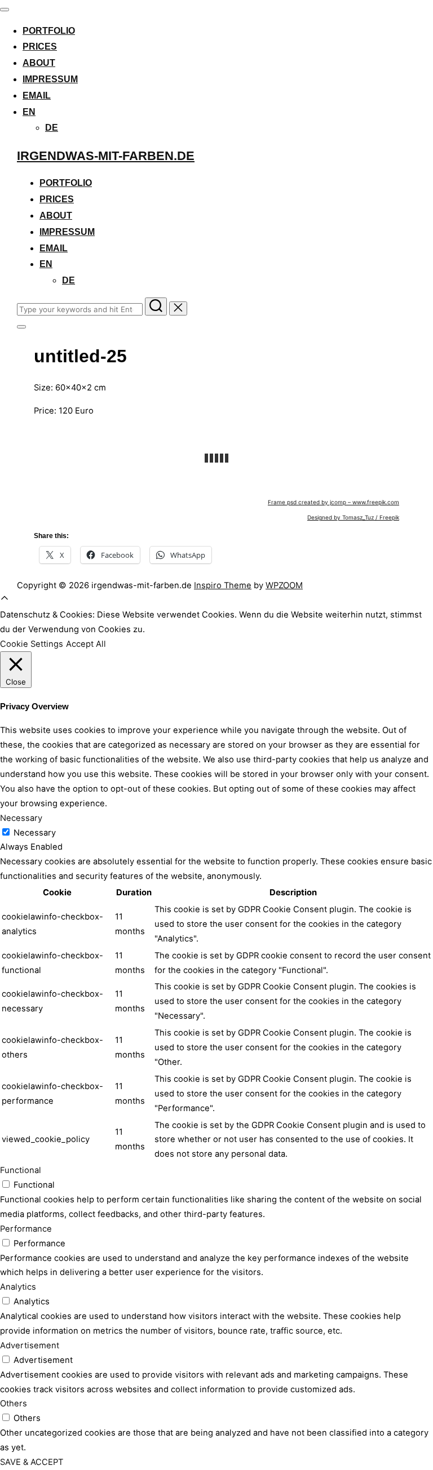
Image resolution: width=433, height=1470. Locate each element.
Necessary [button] (21, 818)
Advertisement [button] (29, 1345)
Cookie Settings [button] (31, 644)
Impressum (50, 79)
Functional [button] (20, 1170)
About (39, 63)
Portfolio (49, 30)
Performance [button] (26, 1229)
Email (37, 95)
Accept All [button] (86, 644)
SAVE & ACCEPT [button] (31, 1462)
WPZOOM (284, 585)
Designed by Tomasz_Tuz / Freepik (353, 517)
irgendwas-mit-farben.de (106, 156)
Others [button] (13, 1403)
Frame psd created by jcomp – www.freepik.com (333, 502)
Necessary (35, 833)
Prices (40, 46)
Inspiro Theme (222, 585)
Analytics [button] (18, 1287)
